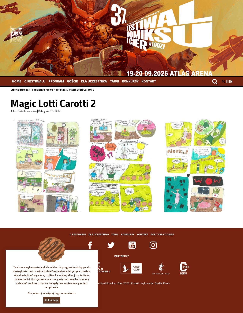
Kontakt (149, 81)
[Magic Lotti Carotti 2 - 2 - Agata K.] (121, 165)
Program (56, 81)
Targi (114, 81)
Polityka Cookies (162, 234)
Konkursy (130, 81)
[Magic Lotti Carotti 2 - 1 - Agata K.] (47, 165)
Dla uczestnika (94, 81)
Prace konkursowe (42, 90)
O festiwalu (34, 81)
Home (16, 81)
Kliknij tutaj (51, 300)
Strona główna (19, 90)
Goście (72, 81)
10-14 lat (61, 90)
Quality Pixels (162, 283)
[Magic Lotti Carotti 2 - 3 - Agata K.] (196, 165)
